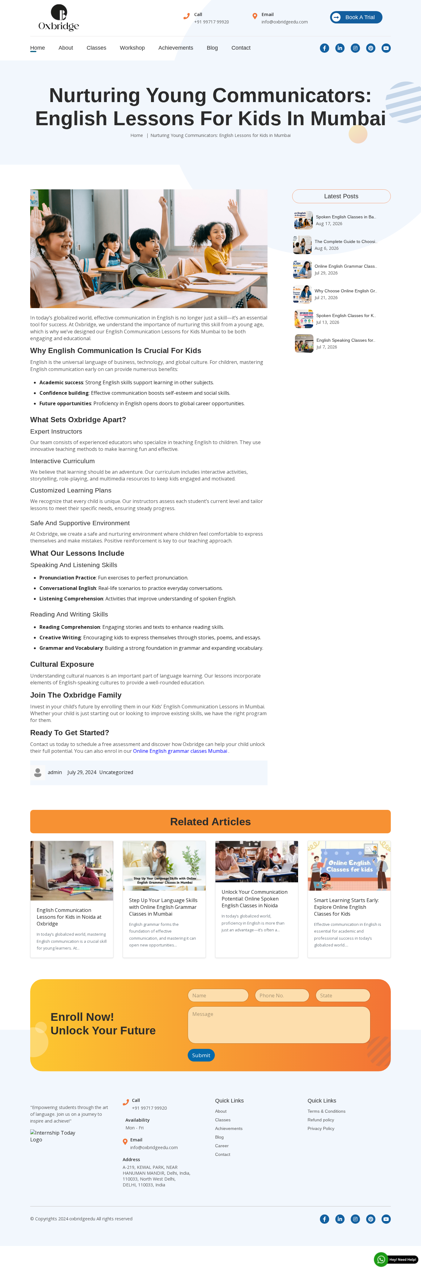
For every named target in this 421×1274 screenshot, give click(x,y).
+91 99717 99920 (211, 22)
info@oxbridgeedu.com (285, 22)
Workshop (132, 48)
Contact (241, 48)
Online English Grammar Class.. (346, 266)
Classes (96, 48)
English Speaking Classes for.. (346, 340)
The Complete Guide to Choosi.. (346, 241)
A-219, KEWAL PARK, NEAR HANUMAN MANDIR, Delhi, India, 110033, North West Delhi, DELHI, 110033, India (156, 1176)
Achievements (175, 48)
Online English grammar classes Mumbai (180, 751)
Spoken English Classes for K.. (346, 315)
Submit (201, 1055)
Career (222, 1145)
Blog (212, 48)
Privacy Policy (321, 1128)
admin (55, 772)
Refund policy (321, 1119)
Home (37, 48)
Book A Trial (360, 17)
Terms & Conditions (326, 1111)
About (66, 48)
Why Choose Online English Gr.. (346, 290)
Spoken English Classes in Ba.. (346, 216)
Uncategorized (116, 772)
